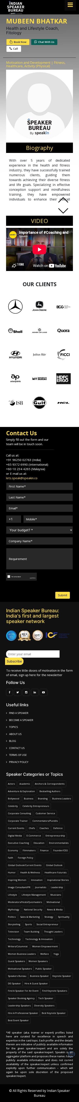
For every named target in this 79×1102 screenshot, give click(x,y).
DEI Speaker (14, 983)
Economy (13, 850)
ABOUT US (15, 734)
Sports (28, 924)
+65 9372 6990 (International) (27, 464)
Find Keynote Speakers (54, 990)
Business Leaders (61, 798)
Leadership (57, 887)
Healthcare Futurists (55, 872)
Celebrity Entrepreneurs (35, 806)
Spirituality (63, 916)
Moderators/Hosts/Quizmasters (25, 902)
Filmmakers (29, 850)
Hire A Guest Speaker (36, 983)
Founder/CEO (60, 850)
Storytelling (14, 924)
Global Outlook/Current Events (24, 865)
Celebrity (13, 806)
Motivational (53, 902)
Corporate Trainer (18, 820)
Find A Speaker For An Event (23, 990)
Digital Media (15, 835)
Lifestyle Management (34, 894)
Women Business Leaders (22, 953)
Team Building (31, 931)
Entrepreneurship (55, 835)
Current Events (16, 828)
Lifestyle (12, 894)
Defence (58, 828)
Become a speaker (21, 720)
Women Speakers (38, 961)
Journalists (40, 887)
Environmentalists (58, 842)
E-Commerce (34, 835)
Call (15, 48)
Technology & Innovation (39, 939)
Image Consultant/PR (19, 887)
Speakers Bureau (17, 975)
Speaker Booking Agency (21, 998)
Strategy (48, 916)
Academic (24, 783)
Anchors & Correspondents (49, 783)
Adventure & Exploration (21, 791)
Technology (14, 939)
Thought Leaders (53, 931)
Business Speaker (39, 975)
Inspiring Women (17, 879)
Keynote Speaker (61, 975)
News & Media (55, 909)
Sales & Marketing (30, 916)
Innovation (37, 879)
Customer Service (45, 813)
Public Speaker (43, 968)
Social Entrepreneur (47, 924)
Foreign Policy (25, 857)
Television (13, 931)
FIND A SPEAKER (18, 713)
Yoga (56, 953)
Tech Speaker (45, 998)
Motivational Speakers (20, 968)
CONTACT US (17, 748)
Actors (11, 783)
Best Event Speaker (18, 1020)
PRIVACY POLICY (18, 762)
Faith (10, 857)
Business (28, 798)
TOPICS (13, 727)
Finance (44, 850)
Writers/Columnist (18, 946)
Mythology (13, 909)
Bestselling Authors (50, 791)
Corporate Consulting (19, 813)
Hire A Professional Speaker (23, 1013)
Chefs (32, 828)
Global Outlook (54, 865)
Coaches (44, 828)
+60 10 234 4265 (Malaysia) (25, 469)
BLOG (12, 741)
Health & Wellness (30, 872)
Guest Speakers (16, 961)
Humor (12, 872)
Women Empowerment (45, 946)
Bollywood (13, 798)
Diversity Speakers (44, 1005)
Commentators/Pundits (45, 820)
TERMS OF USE (18, 755)
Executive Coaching (18, 842)
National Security (33, 909)
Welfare (44, 953)
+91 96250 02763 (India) (23, 460)
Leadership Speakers (19, 1005)
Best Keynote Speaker (54, 1013)
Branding (43, 798)
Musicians (55, 894)
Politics (12, 916)
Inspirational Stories (58, 879)
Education (39, 842)
